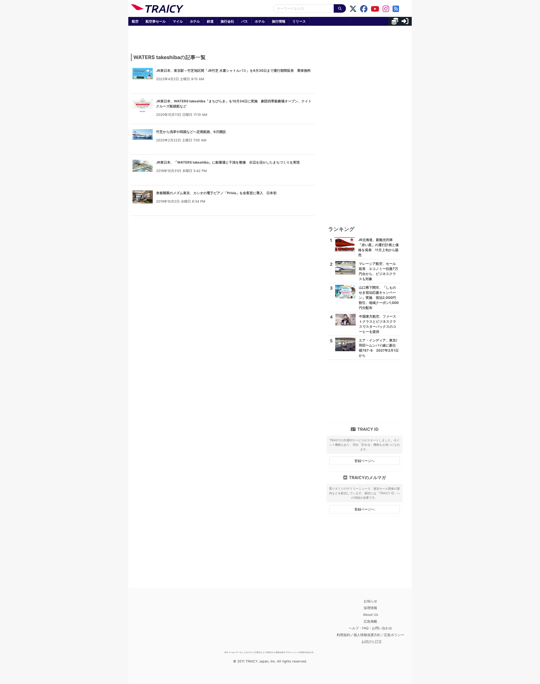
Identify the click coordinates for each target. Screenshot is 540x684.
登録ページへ (364, 461)
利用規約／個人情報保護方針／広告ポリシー (370, 635)
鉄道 (210, 21)
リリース (299, 21)
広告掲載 (370, 621)
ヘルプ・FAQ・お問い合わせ (370, 628)
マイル (178, 21)
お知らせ (370, 601)
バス (244, 21)
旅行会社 (227, 21)
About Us (370, 614)
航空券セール (156, 21)
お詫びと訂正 (372, 641)
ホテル (195, 21)
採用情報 (370, 608)
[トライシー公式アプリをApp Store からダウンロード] (155, 623)
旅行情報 (278, 21)
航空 (135, 21)
